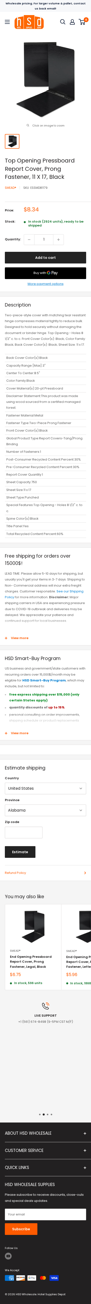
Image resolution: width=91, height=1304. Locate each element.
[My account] (72, 22)
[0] (82, 22)
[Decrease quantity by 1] (29, 240)
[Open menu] (7, 22)
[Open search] (63, 22)
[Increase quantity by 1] (58, 240)
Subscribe (21, 1229)
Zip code (12, 822)
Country (12, 778)
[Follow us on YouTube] (8, 1256)
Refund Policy (15, 872)
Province (12, 800)
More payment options (46, 283)
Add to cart (45, 257)
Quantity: (13, 239)
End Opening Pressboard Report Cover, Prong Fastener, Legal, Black (31, 961)
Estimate (20, 852)
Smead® (10, 188)
